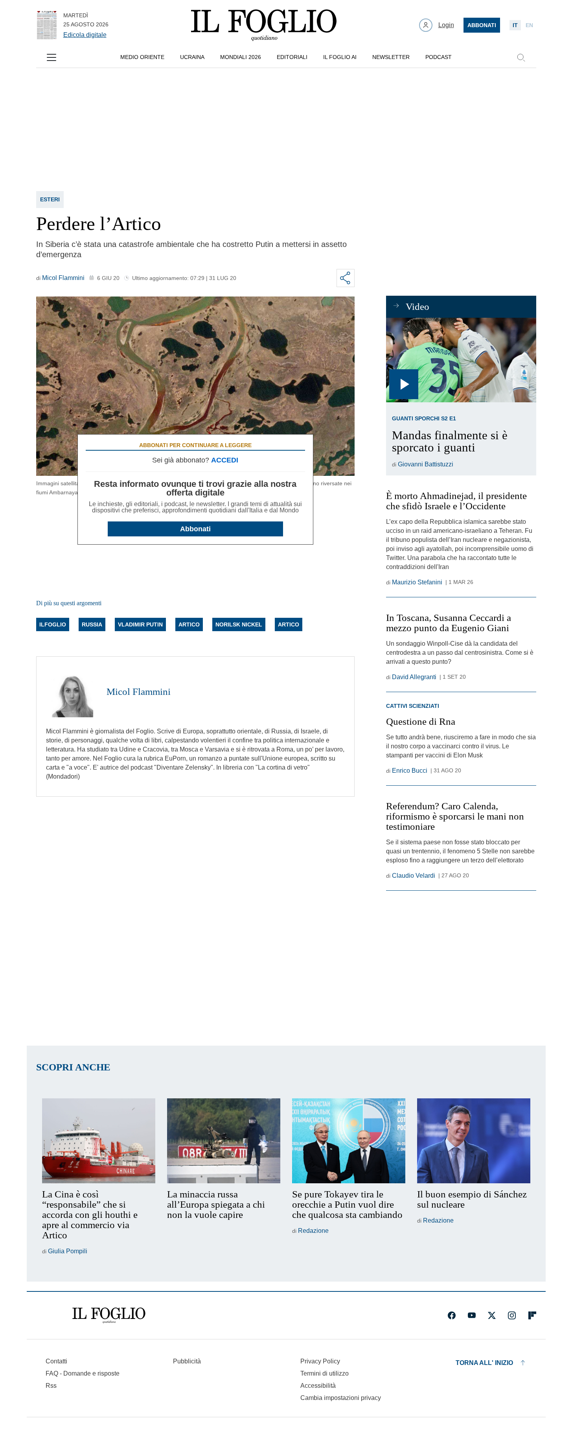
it (515, 25)
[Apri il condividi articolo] (346, 278)
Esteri (50, 199)
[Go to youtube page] (472, 1315)
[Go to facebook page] (452, 1315)
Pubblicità (187, 1361)
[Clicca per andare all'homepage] (109, 1315)
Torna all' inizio (484, 1362)
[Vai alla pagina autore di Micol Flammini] (71, 691)
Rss (51, 1385)
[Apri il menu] (51, 57)
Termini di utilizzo (324, 1373)
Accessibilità (318, 1385)
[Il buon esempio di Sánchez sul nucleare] (473, 1140)
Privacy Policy (320, 1361)
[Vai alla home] (264, 25)
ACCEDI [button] (224, 460)
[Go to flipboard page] (532, 1315)
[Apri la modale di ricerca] (521, 57)
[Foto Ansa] (461, 360)
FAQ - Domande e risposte (83, 1373)
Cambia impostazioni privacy (340, 1398)
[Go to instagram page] (512, 1315)
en (529, 25)
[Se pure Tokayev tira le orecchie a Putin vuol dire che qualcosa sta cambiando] (348, 1140)
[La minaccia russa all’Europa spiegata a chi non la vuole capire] (223, 1140)
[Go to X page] (492, 1315)
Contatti (56, 1361)
